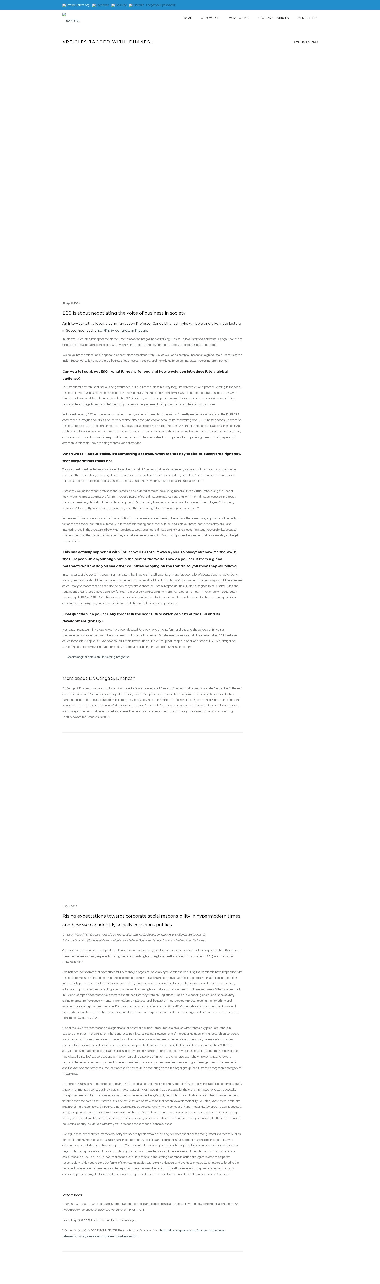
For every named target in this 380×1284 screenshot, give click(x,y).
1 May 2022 (69, 906)
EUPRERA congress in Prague (122, 330)
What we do (239, 18)
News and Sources (273, 18)
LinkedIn (138, 5)
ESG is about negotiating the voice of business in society (123, 313)
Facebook (102, 5)
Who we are (210, 18)
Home (187, 18)
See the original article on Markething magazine (98, 657)
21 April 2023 (71, 303)
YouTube (121, 5)
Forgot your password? (161, 5)
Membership (308, 18)
